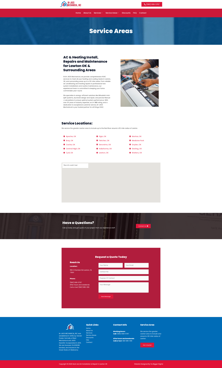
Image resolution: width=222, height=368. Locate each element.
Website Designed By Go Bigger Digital (148, 364)
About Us (87, 13)
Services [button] (97, 13)
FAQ (135, 13)
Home (78, 13)
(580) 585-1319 (83, 287)
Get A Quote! (147, 345)
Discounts (126, 13)
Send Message (106, 296)
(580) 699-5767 (76, 282)
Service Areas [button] (111, 13)
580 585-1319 (127, 341)
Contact (142, 13)
